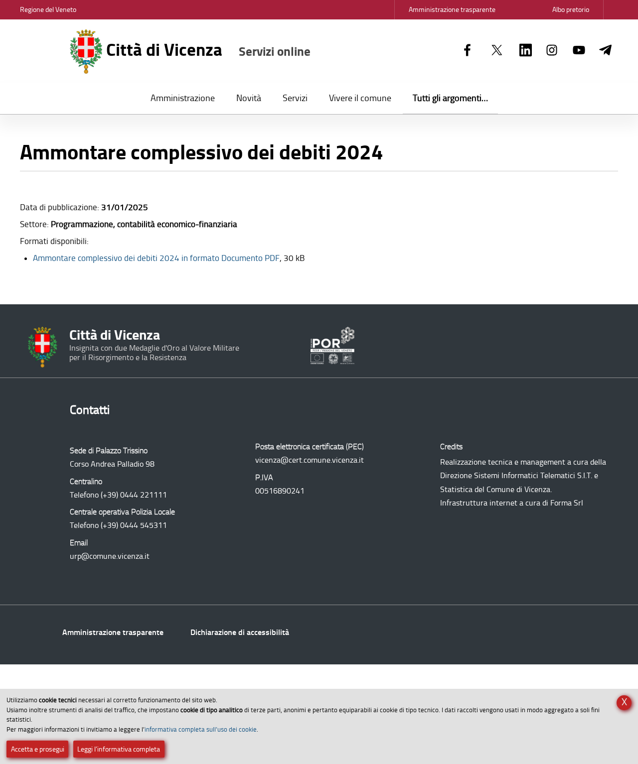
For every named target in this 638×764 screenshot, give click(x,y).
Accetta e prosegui (37, 749)
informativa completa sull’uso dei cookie (201, 729)
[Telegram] (605, 51)
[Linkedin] (525, 51)
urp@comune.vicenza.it (110, 556)
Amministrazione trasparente (112, 632)
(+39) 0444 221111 (134, 495)
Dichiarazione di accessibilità (239, 632)
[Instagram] (552, 51)
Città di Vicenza (206, 49)
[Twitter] (496, 51)
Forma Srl (566, 503)
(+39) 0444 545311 (134, 525)
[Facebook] (467, 51)
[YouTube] (579, 51)
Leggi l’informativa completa (118, 749)
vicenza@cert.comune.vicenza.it (309, 460)
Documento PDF (156, 258)
